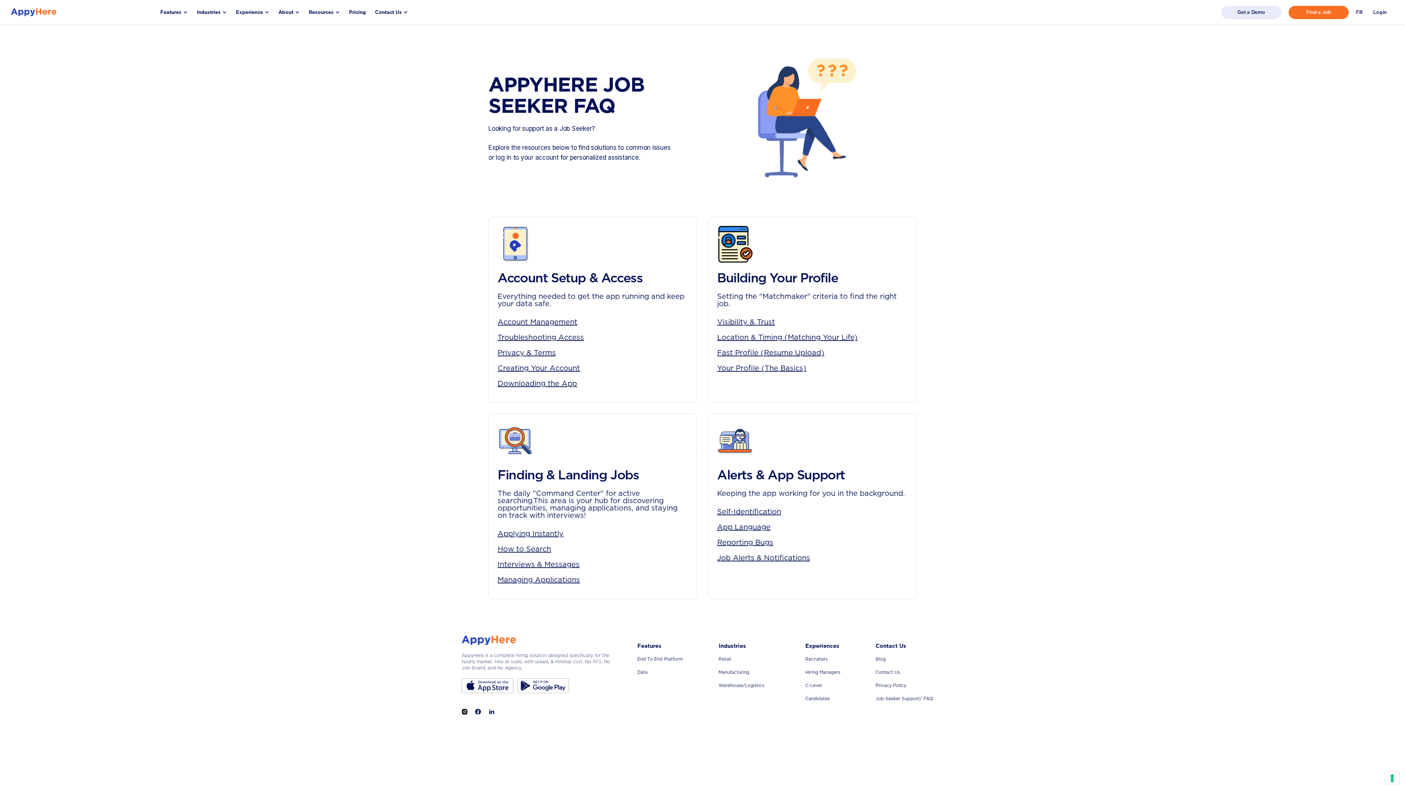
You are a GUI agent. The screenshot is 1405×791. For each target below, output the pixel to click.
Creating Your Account (539, 368)
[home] (33, 12)
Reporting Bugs (745, 542)
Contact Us (888, 672)
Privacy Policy (891, 685)
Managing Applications (539, 579)
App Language (744, 527)
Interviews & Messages (539, 564)
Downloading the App (537, 383)
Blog (881, 659)
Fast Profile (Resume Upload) (770, 352)
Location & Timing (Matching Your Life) (787, 337)
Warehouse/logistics (741, 685)
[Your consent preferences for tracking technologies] (1392, 778)
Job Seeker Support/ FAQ (904, 698)
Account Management (537, 321)
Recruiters (816, 659)
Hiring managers (822, 672)
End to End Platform (660, 659)
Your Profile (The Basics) (761, 368)
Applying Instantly (530, 533)
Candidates (817, 698)
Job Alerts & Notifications (763, 557)
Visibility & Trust (746, 321)
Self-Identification (749, 511)
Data (642, 672)
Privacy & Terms (527, 352)
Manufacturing (734, 672)
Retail (725, 659)
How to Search (524, 549)
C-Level (813, 685)
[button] (174, 12)
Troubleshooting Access (541, 337)
